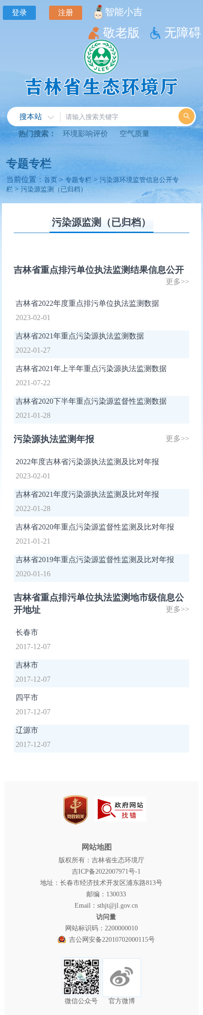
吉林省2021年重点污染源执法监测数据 (80, 336)
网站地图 (97, 847)
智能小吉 (124, 12)
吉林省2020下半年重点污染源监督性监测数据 (91, 401)
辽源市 (27, 730)
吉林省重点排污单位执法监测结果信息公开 (99, 270)
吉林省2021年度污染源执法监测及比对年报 (87, 494)
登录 (19, 13)
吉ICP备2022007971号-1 (106, 871)
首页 (50, 179)
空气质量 (134, 134)
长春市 (27, 632)
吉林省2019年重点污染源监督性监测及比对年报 (95, 559)
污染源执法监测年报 (54, 439)
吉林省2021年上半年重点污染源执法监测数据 (91, 368)
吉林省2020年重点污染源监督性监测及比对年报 (95, 527)
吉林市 (27, 665)
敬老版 (121, 33)
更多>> (177, 282)
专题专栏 (28, 163)
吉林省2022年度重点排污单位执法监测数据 (87, 303)
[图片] (120, 809)
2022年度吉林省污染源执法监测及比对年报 (87, 462)
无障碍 (182, 33)
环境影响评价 (85, 134)
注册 (65, 13)
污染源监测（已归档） (54, 189)
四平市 (27, 698)
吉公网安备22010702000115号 (112, 939)
